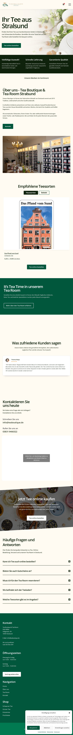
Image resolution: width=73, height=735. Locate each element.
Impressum (57, 732)
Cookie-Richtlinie (42, 732)
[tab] (31, 193)
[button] (69, 713)
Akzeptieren (33, 728)
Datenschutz (50, 732)
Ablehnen (47, 728)
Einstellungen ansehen (62, 728)
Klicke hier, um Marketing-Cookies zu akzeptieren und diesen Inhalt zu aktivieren (36, 458)
